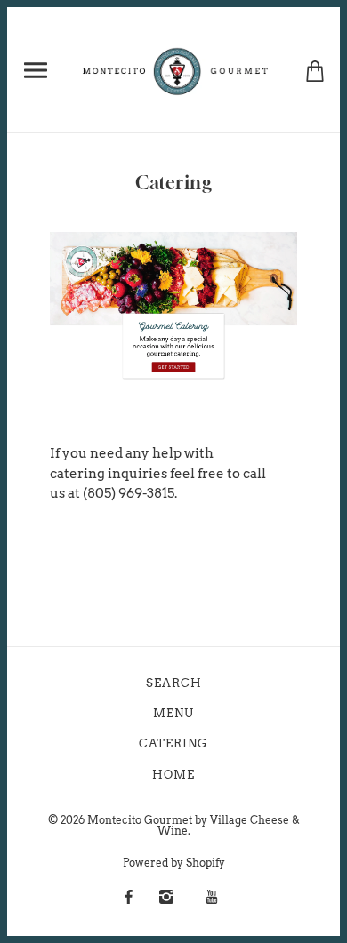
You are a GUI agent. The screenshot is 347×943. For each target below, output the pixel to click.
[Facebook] (128, 897)
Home (173, 774)
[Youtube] (211, 897)
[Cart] (315, 69)
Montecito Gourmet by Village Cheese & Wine (193, 825)
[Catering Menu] (173, 307)
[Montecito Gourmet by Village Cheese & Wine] (177, 69)
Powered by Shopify (174, 862)
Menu (173, 713)
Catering (173, 743)
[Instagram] (166, 897)
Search (174, 683)
